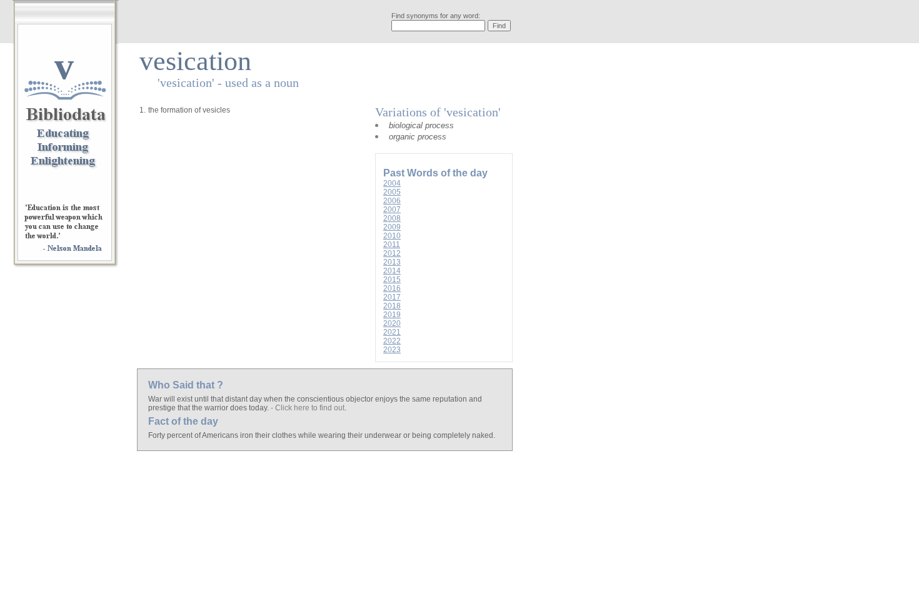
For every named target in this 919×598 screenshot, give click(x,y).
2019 (392, 314)
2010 (392, 235)
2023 (392, 349)
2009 (392, 227)
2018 (392, 306)
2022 (392, 341)
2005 (392, 192)
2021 (392, 332)
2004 (392, 183)
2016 (392, 288)
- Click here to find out (307, 407)
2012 (392, 253)
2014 (392, 270)
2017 (392, 297)
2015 (392, 279)
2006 (392, 200)
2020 (392, 323)
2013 (392, 262)
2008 (392, 218)
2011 (391, 244)
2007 (392, 209)
